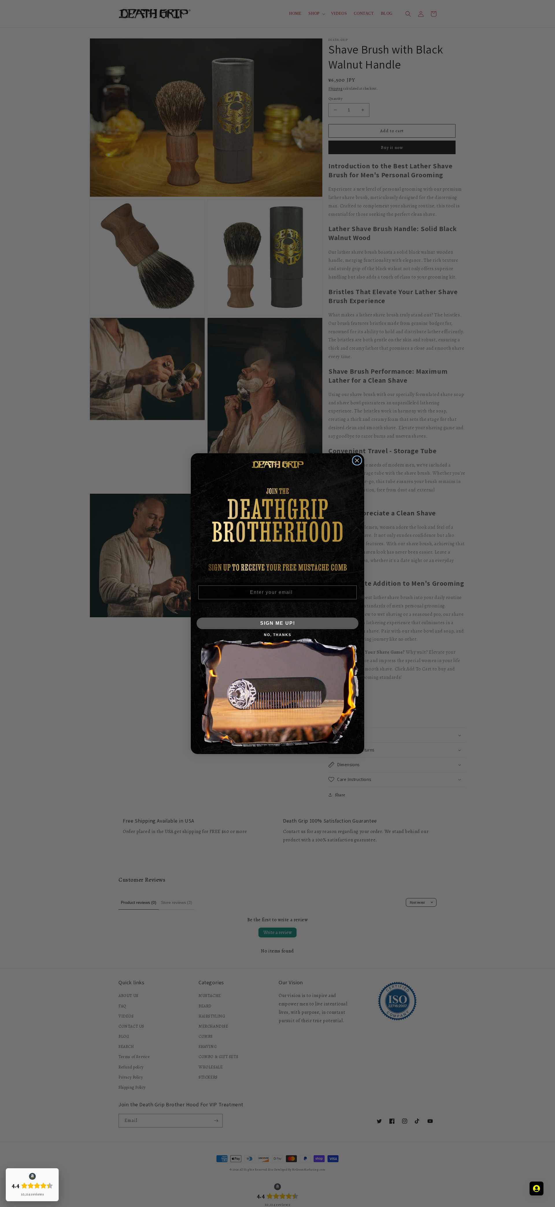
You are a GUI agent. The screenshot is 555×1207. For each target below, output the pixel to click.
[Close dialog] (357, 460)
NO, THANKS (277, 635)
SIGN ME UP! (277, 623)
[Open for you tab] (536, 1188)
